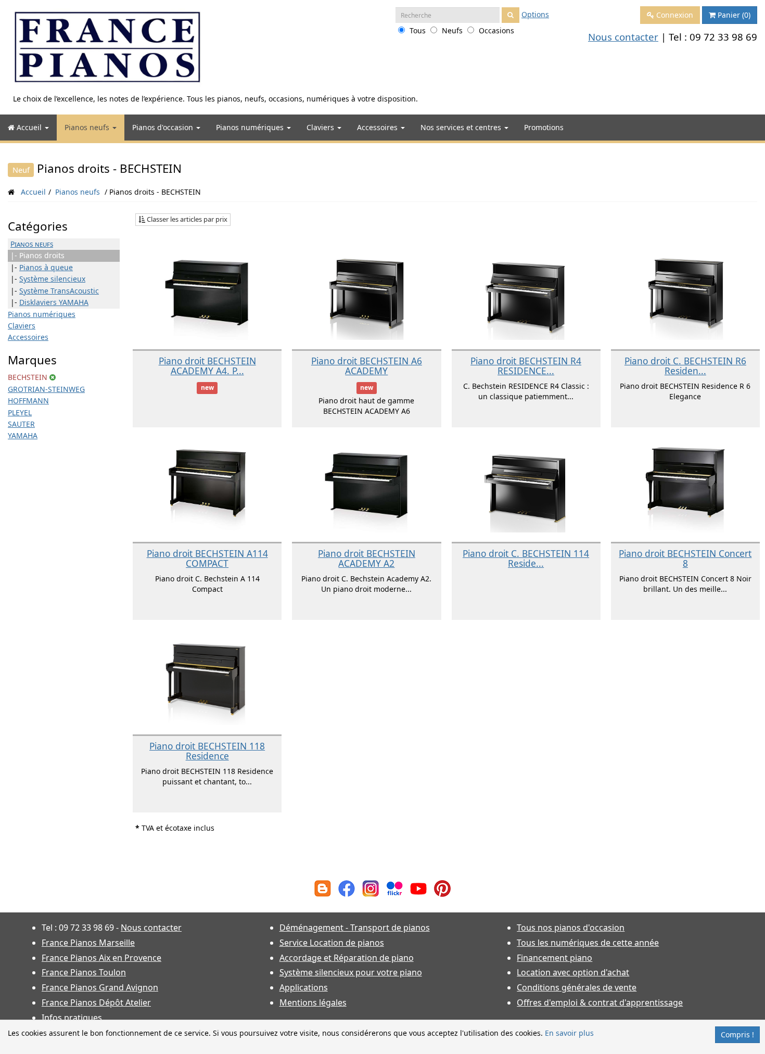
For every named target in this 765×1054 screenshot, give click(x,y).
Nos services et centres (461, 127)
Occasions (496, 30)
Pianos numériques (251, 127)
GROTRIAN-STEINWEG (46, 389)
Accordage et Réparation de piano (346, 957)
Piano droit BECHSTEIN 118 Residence (207, 751)
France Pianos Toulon (84, 972)
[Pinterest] (442, 888)
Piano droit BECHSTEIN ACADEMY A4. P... (207, 365)
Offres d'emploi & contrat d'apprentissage (600, 1002)
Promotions (544, 127)
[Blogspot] (322, 888)
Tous (418, 30)
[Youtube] (418, 888)
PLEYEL (20, 412)
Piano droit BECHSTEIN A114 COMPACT (207, 558)
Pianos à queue (46, 267)
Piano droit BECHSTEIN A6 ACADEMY (366, 365)
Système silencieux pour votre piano (350, 972)
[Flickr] (394, 888)
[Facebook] (346, 888)
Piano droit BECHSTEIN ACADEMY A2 (366, 558)
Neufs (452, 30)
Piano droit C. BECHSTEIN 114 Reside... (526, 558)
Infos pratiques (72, 1017)
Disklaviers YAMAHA (53, 302)
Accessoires (378, 127)
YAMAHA (22, 435)
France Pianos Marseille (88, 942)
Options (535, 14)
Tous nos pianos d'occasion (570, 927)
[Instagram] (370, 888)
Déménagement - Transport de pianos (354, 927)
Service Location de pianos (331, 942)
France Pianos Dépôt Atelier (96, 1002)
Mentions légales (313, 1002)
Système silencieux (52, 279)
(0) (734, 15)
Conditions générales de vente (576, 987)
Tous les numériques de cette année (588, 942)
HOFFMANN (28, 400)
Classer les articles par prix (186, 219)
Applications (303, 987)
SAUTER (21, 424)
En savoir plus (569, 1033)
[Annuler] (52, 377)
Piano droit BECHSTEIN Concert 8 (685, 558)
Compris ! (737, 1034)
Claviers (321, 127)
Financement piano (554, 957)
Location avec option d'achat (573, 972)
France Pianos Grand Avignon (100, 987)
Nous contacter (623, 36)
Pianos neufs (88, 127)
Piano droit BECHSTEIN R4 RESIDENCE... (525, 365)
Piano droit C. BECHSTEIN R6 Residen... (685, 365)
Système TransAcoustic (59, 291)
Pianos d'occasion (163, 127)
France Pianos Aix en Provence (101, 957)
